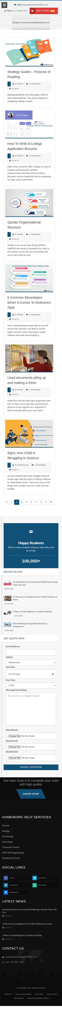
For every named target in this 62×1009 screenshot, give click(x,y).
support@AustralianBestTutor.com (35, 5)
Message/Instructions (16, 690)
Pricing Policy (19, 998)
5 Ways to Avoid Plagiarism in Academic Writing (32, 612)
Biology (6, 831)
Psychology (7, 836)
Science (5, 826)
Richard (20, 84)
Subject (9, 657)
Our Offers (39, 994)
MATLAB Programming (13, 853)
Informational (35, 84)
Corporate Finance (10, 847)
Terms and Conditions (23, 994)
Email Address (13, 646)
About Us (8, 994)
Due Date (10, 667)
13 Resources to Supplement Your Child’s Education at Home (27, 924)
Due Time (10, 680)
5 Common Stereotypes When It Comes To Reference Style (29, 302)
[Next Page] (46, 502)
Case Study (7, 842)
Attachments (12, 730)
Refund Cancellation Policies (38, 998)
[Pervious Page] (6, 502)
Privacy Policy (52, 994)
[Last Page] (51, 502)
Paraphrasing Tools (11, 858)
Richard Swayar (23, 465)
